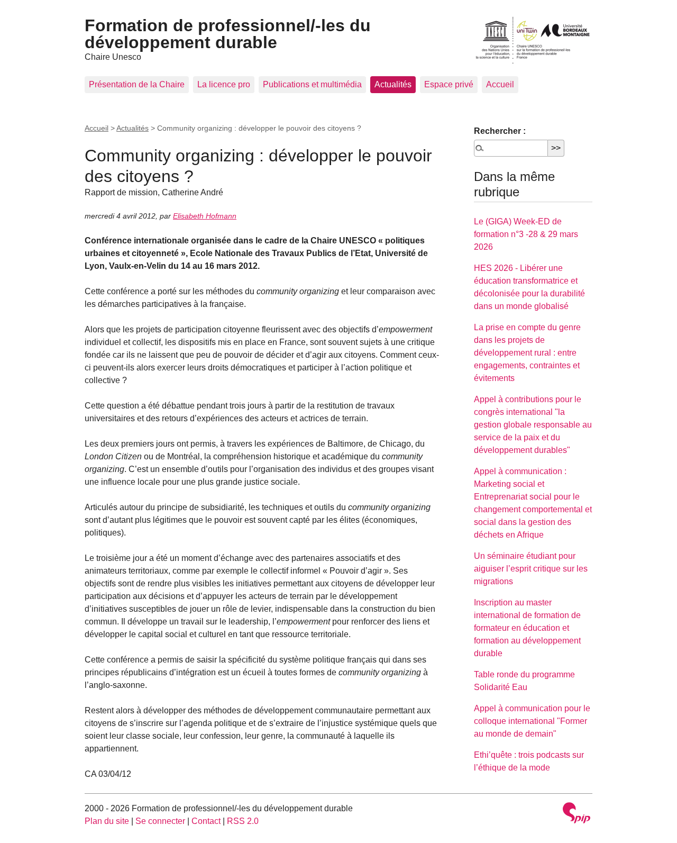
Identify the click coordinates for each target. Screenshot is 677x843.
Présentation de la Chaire (137, 84)
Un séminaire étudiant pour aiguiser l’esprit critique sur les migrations (531, 568)
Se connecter (160, 821)
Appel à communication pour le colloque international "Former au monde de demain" (532, 721)
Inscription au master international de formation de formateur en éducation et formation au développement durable (527, 628)
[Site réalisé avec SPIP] (576, 814)
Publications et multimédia (312, 84)
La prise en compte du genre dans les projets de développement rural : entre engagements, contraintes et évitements (527, 353)
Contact (206, 821)
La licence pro (223, 84)
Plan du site (107, 821)
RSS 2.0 (243, 821)
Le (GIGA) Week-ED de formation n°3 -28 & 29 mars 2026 (526, 234)
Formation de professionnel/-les (228, 34)
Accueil (500, 84)
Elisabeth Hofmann (204, 216)
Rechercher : (500, 130)
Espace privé (448, 84)
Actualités (392, 84)
